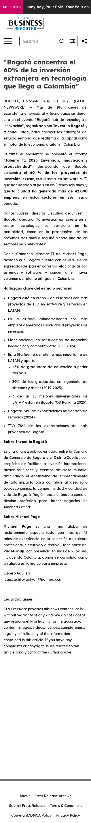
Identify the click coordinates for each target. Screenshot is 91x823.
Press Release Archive (53, 796)
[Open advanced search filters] (72, 41)
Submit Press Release (27, 805)
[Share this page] (84, 41)
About (24, 796)
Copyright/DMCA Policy (31, 815)
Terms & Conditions (66, 805)
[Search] (61, 41)
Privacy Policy (68, 815)
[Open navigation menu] (8, 41)
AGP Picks (12, 7)
